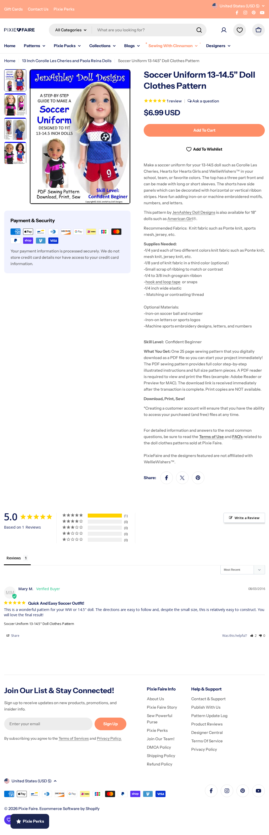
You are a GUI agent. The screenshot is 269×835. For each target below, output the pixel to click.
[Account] (224, 30)
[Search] (199, 30)
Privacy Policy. (109, 738)
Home (9, 60)
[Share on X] (182, 477)
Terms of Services (74, 738)
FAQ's (237, 436)
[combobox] (127, 30)
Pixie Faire (28, 808)
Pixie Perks (64, 9)
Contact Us (38, 9)
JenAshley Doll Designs (193, 212)
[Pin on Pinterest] (198, 477)
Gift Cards (13, 9)
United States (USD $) (240, 5)
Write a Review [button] (247, 517)
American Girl (180, 218)
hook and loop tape (163, 281)
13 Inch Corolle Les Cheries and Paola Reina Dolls (66, 60)
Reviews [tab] (14, 557)
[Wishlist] (239, 30)
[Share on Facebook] (166, 477)
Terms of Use (211, 436)
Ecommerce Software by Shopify (69, 808)
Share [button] (14, 635)
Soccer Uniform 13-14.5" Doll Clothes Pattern (39, 623)
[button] (253, 635)
